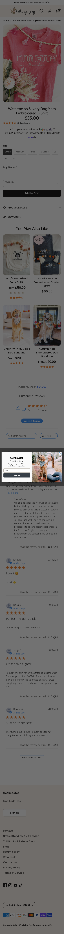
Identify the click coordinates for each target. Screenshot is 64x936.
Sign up (17, 475)
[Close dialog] (60, 453)
